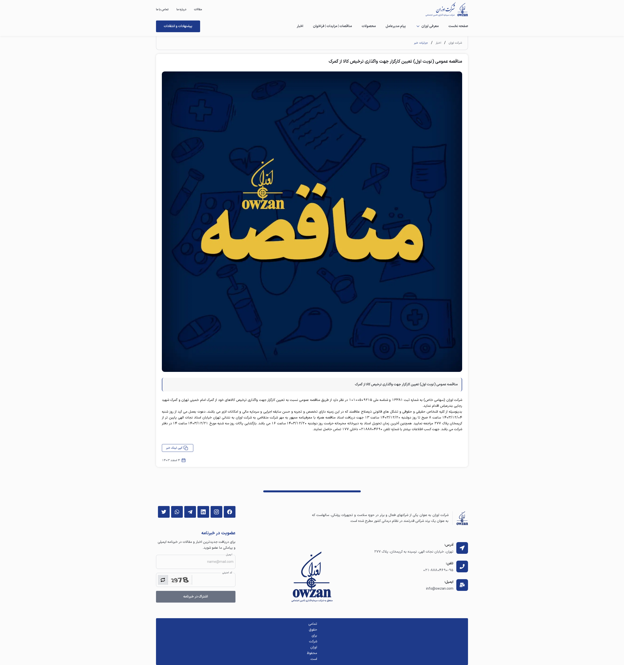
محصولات (369, 26)
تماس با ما (162, 9)
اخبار (300, 26)
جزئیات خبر (421, 43)
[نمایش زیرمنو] (418, 26)
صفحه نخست (458, 26)
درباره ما (181, 9)
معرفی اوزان (430, 26)
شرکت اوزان (455, 43)
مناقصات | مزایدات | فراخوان (332, 26)
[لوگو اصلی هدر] (444, 9)
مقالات (198, 9)
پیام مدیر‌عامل (396, 26)
